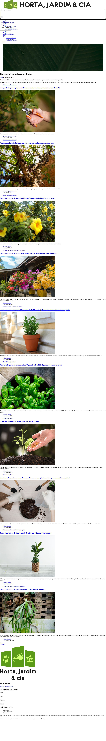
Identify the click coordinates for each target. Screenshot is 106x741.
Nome (1, 692)
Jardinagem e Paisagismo (8, 250)
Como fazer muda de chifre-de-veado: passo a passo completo (22, 589)
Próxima (2, 644)
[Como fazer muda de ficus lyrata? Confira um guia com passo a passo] (27, 576)
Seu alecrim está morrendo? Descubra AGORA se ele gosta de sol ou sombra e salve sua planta (35, 310)
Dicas (4, 36)
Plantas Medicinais (7, 306)
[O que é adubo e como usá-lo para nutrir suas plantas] (27, 464)
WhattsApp (2, 700)
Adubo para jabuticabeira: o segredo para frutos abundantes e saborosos (27, 143)
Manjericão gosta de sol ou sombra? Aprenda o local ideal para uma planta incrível (31, 365)
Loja (4, 42)
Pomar (14, 84)
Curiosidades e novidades (11, 29)
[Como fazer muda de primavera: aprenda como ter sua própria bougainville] (27, 296)
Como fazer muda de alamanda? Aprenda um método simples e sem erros (27, 198)
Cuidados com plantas (11, 38)
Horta (4, 35)
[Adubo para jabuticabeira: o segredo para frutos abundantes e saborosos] (27, 186)
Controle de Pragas (10, 39)
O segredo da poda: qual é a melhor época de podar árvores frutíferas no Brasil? (30, 88)
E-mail (1, 696)
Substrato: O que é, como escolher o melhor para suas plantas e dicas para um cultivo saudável (35, 478)
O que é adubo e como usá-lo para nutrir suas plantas (19, 421)
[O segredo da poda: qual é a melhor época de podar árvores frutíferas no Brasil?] (27, 131)
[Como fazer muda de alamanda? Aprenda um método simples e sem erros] (27, 241)
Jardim (4, 195)
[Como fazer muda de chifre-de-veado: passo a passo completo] (27, 633)
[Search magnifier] (1, 17)
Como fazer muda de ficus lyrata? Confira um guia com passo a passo (25, 533)
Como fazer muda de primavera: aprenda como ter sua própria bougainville (28, 253)
